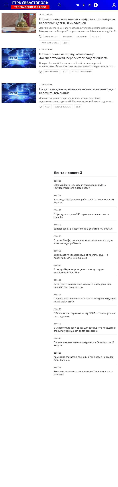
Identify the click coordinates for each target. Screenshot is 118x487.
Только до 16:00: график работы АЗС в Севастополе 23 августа (84, 201)
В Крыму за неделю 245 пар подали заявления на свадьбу (81, 216)
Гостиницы (82, 36)
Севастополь (51, 36)
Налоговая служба (50, 43)
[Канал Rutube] (89, 5)
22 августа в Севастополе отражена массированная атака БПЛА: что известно (82, 285)
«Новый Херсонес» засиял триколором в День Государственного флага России (80, 186)
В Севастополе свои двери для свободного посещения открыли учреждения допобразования (85, 329)
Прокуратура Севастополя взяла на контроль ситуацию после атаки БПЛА (85, 300)
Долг (66, 43)
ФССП (47, 107)
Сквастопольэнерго (82, 71)
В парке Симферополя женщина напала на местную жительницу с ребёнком (83, 242)
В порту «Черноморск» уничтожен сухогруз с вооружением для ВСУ (79, 271)
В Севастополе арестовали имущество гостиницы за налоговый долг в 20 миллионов (77, 21)
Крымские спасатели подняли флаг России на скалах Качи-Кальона (83, 358)
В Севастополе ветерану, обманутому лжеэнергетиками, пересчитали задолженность (73, 56)
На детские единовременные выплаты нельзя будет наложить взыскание (77, 91)
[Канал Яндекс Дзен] (95, 5)
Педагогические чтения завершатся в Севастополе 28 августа (84, 344)
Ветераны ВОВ (51, 71)
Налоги (95, 36)
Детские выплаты (63, 107)
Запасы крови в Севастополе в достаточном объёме (83, 228)
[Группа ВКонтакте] (77, 5)
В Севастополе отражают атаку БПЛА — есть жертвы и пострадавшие (84, 315)
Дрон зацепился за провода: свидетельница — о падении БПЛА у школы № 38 (81, 256)
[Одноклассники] (83, 5)
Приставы (67, 36)
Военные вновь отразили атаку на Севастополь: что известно (83, 373)
